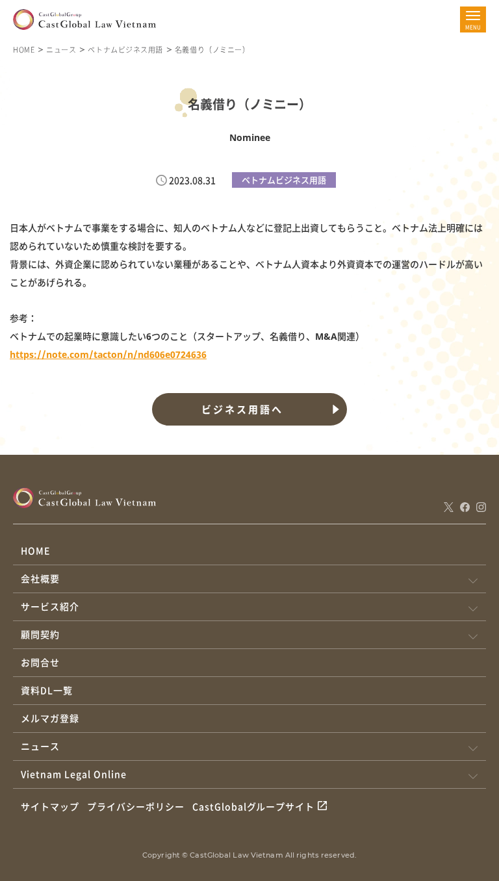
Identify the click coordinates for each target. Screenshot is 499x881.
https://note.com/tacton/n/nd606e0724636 (108, 354)
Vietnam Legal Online (74, 773)
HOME (23, 49)
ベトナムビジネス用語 (125, 49)
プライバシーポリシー (136, 806)
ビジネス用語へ (242, 409)
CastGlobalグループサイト (253, 806)
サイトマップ (50, 806)
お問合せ (40, 662)
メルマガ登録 (50, 717)
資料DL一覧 (47, 689)
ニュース (61, 49)
